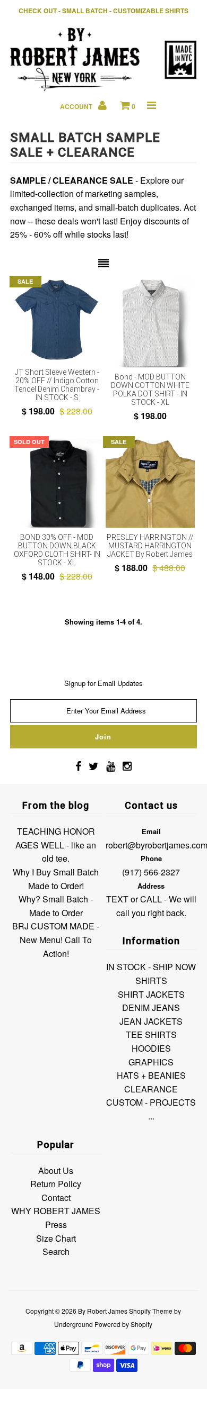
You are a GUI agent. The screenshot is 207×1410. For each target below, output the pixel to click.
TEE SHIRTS (151, 1034)
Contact (56, 1197)
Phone (151, 858)
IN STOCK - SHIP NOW (151, 967)
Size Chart (56, 1238)
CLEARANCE (151, 1089)
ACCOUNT (77, 106)
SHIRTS (151, 980)
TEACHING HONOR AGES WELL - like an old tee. (55, 844)
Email (151, 831)
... (151, 1116)
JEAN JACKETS (151, 1021)
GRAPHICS (151, 1062)
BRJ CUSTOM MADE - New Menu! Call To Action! (55, 939)
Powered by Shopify (123, 1323)
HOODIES (151, 1048)
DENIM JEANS (151, 1007)
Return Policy (55, 1184)
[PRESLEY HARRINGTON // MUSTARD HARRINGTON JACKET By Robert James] (150, 483)
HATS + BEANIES (151, 1075)
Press (56, 1224)
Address (151, 886)
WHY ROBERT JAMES (55, 1211)
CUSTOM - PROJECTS (151, 1102)
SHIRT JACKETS (151, 994)
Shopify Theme (150, 1310)
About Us (55, 1170)
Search (56, 1251)
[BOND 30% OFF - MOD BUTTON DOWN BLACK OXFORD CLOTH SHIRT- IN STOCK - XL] (56, 483)
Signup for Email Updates (103, 683)
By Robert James (102, 1310)
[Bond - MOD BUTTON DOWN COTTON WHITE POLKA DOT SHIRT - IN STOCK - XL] (150, 322)
